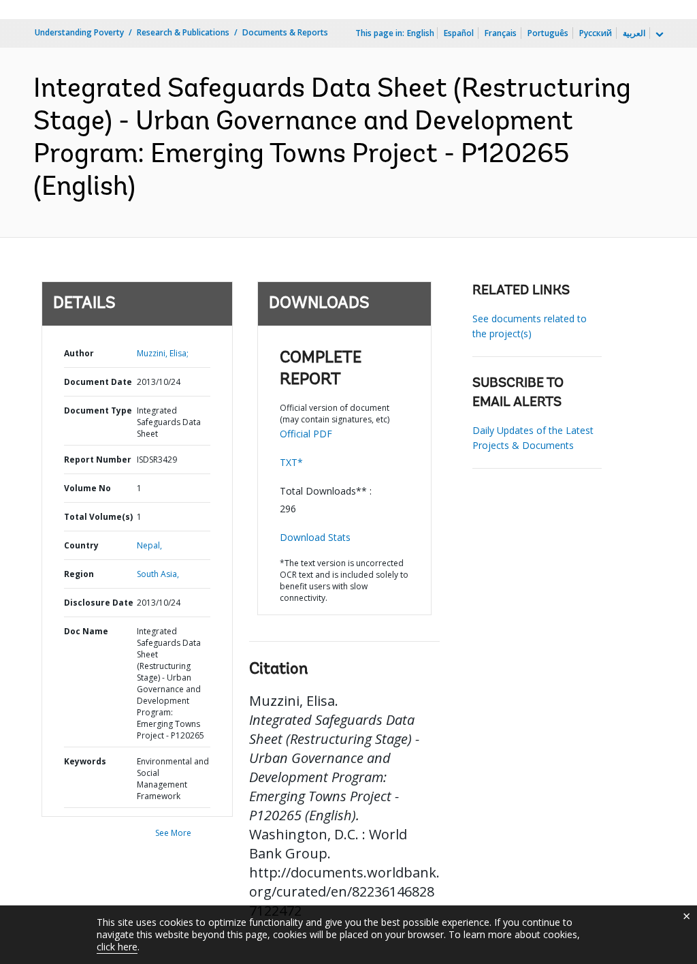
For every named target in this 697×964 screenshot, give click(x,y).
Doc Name (86, 631)
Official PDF (306, 433)
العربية (634, 33)
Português (548, 33)
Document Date (98, 382)
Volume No (87, 488)
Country (81, 545)
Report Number (97, 459)
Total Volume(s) (98, 517)
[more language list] (658, 34)
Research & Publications (183, 32)
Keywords (85, 761)
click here (117, 946)
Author (79, 353)
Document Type (98, 410)
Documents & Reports (285, 32)
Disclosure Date (98, 602)
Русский (595, 33)
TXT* (291, 462)
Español (459, 33)
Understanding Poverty (79, 32)
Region (79, 574)
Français (501, 33)
